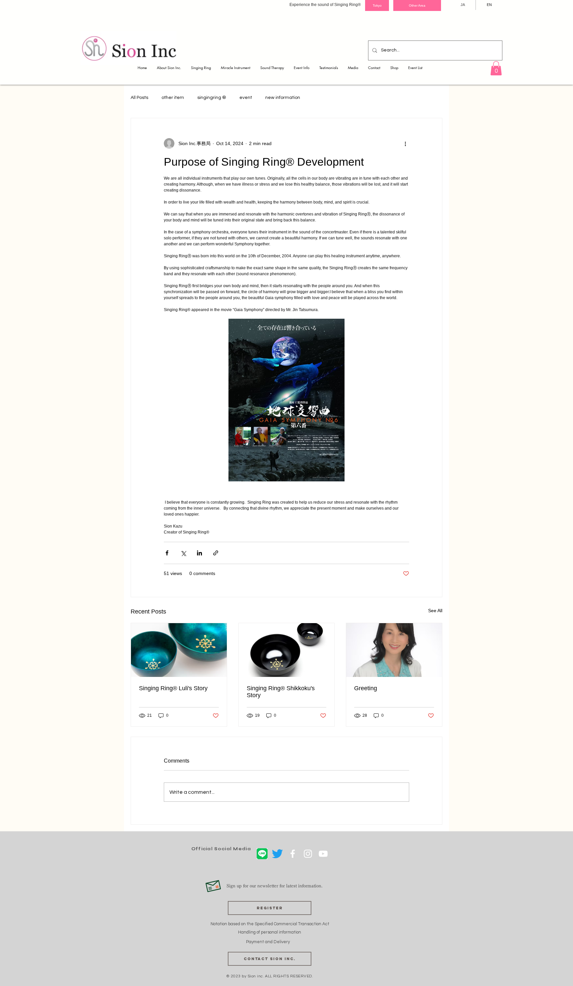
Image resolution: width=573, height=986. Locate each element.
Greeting (365, 688)
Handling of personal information (269, 932)
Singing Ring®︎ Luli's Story (173, 688)
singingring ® (211, 97)
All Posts (139, 97)
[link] (496, 68)
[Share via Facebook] (167, 553)
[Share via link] (216, 553)
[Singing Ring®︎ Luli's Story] (179, 650)
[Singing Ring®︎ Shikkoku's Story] (287, 650)
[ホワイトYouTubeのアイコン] (323, 853)
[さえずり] (277, 853)
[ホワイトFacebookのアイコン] (292, 853)
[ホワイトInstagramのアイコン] (307, 853)
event (245, 97)
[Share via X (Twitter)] (183, 553)
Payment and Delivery (268, 942)
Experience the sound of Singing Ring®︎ (325, 4)
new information (282, 97)
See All (435, 610)
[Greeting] (394, 650)
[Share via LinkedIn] (199, 553)
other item (172, 97)
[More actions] (405, 143)
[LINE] (262, 853)
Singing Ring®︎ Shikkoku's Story (281, 691)
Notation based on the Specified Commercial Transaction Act (270, 924)
